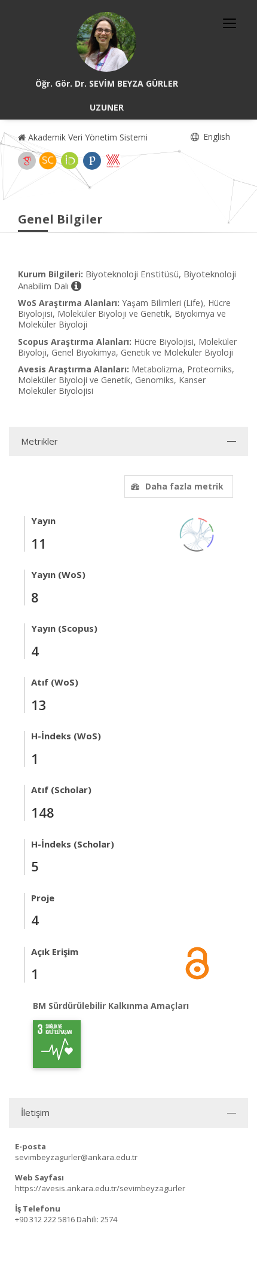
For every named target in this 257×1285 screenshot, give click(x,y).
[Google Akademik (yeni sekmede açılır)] (27, 161)
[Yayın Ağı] (197, 533)
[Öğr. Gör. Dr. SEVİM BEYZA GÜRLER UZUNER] (106, 42)
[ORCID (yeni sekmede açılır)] (70, 161)
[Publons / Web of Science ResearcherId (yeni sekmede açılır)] (92, 161)
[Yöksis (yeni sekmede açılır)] (113, 161)
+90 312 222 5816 (45, 1219)
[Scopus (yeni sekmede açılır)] (48, 161)
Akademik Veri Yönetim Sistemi (87, 137)
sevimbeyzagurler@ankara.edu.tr (76, 1157)
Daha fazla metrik (184, 486)
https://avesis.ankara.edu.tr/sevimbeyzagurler (100, 1188)
